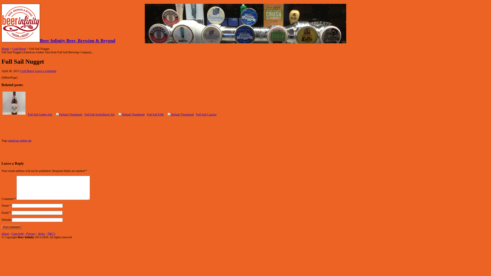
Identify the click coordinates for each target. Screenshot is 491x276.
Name (6, 205)
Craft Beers (19, 48)
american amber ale (19, 140)
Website (6, 219)
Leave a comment (45, 71)
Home (5, 48)
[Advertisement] (46, 151)
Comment (9, 198)
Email (6, 212)
